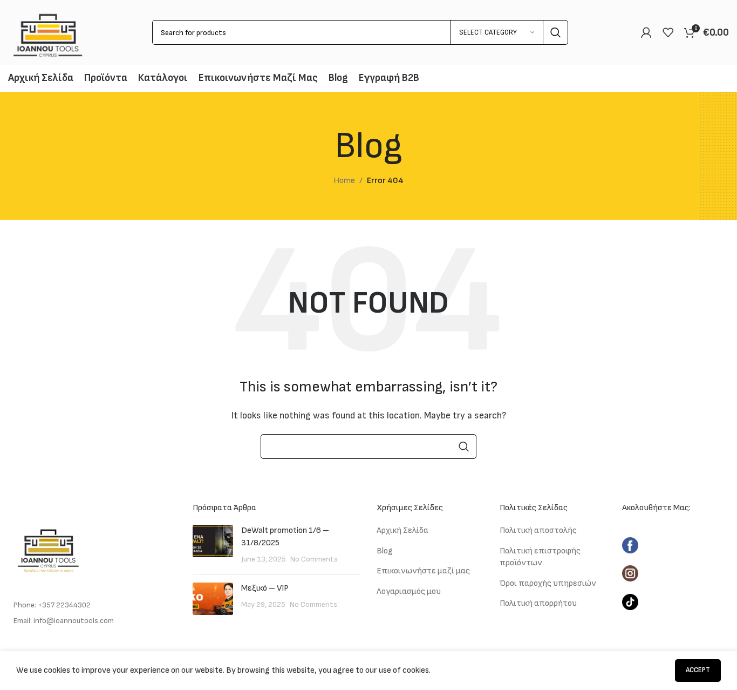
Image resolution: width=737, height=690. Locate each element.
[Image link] (48, 548)
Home (344, 180)
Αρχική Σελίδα (402, 530)
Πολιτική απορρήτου (538, 603)
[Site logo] (47, 32)
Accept (698, 670)
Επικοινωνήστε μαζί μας (423, 571)
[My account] (646, 32)
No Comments (314, 559)
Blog (385, 551)
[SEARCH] (555, 32)
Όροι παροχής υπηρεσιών (548, 583)
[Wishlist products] (668, 32)
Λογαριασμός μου (409, 591)
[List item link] (92, 605)
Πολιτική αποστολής (538, 530)
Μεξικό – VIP (265, 588)
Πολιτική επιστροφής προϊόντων (540, 557)
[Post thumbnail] (213, 545)
